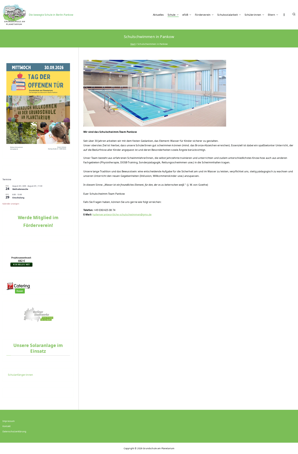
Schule (172, 14)
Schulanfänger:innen (20, 374)
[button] (177, 15)
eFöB (185, 14)
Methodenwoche (20, 189)
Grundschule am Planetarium (158, 448)
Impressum (8, 421)
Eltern (271, 14)
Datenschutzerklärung (14, 431)
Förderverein (202, 14)
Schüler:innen (253, 14)
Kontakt (6, 426)
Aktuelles (158, 14)
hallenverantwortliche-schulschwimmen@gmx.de (122, 214)
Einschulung (18, 197)
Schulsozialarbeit (227, 14)
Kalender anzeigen (10, 203)
